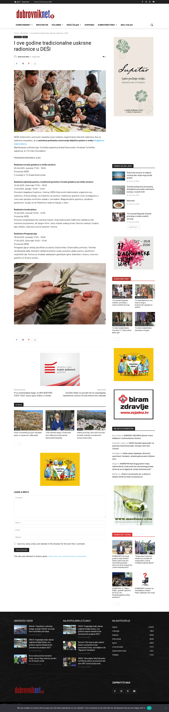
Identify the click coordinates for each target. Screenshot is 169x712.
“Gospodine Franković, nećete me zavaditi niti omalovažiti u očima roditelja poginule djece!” (144, 559)
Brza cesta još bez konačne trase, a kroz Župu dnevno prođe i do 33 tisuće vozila (43, 658)
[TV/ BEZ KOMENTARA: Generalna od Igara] (145, 319)
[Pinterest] (28, 63)
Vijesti (25, 37)
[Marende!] (118, 204)
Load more (133, 227)
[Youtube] (153, 1)
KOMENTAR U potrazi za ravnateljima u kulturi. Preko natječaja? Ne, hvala (145, 590)
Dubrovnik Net (23, 57)
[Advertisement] (133, 136)
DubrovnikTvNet (118, 297)
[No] (165, 708)
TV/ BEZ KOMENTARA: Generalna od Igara (143, 329)
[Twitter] (149, 1)
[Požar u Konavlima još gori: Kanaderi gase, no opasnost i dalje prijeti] (28, 420)
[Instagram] (146, 1)
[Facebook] (142, 1)
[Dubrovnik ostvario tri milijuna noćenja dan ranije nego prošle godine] (118, 175)
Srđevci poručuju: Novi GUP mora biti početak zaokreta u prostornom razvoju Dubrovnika (91, 435)
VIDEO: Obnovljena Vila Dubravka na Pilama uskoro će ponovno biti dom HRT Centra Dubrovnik (91, 661)
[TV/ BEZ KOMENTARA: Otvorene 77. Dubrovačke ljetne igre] (122, 319)
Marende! (131, 201)
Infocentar (24, 33)
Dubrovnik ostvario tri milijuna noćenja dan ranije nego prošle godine (139, 175)
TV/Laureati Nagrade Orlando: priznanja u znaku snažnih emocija (139, 216)
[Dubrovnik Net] (15, 56)
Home (16, 33)
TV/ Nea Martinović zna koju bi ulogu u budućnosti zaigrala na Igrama (143, 303)
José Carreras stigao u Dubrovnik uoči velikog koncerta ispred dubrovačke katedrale (58, 435)
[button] (152, 25)
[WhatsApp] (34, 63)
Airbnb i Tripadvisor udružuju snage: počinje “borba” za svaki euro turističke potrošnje (42, 628)
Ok (149, 708)
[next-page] (20, 443)
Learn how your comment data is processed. (67, 556)
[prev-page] (15, 443)
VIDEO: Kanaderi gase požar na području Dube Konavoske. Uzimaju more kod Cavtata (133, 446)
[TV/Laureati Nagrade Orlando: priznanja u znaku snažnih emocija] (118, 217)
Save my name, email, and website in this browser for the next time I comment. (51, 544)
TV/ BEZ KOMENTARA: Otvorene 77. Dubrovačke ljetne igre (121, 330)
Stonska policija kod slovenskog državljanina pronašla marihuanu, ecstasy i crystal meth (140, 189)
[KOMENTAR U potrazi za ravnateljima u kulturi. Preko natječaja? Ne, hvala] (145, 579)
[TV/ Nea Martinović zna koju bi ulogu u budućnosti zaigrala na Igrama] (145, 291)
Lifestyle (49, 429)
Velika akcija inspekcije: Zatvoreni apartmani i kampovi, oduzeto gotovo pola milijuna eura (133, 456)
